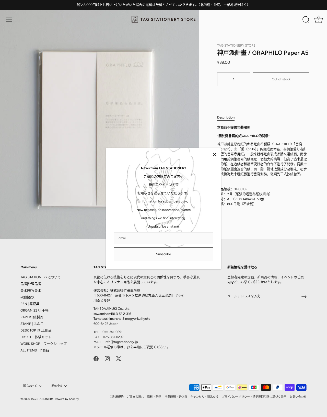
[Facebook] (96, 358)
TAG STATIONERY (42, 399)
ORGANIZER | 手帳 (34, 310)
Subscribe (163, 254)
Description (226, 117)
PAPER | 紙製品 (31, 317)
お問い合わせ (298, 397)
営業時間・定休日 (176, 397)
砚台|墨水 (27, 297)
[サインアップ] (304, 296)
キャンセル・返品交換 (204, 397)
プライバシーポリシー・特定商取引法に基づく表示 (254, 397)
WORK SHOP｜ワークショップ (43, 344)
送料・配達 (154, 397)
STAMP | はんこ (31, 324)
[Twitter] (118, 358)
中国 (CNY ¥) (28, 386)
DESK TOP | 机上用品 (36, 330)
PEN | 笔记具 (29, 304)
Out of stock (281, 79)
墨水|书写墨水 (30, 290)
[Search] (306, 20)
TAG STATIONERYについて (40, 277)
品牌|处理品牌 (30, 284)
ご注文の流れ (135, 397)
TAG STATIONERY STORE (236, 45)
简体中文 (57, 386)
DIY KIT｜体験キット (35, 337)
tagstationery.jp (126, 342)
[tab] (228, 117)
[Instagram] (107, 358)
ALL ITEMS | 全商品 (34, 350)
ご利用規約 (117, 397)
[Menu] (9, 19)
